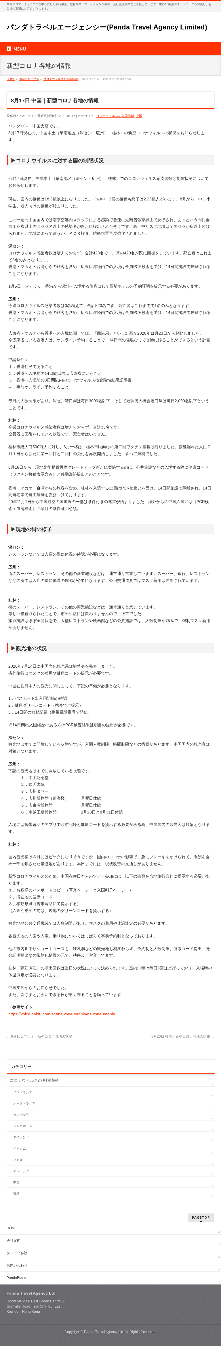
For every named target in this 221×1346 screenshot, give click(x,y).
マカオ (18, 1159)
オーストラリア (24, 1103)
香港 (16, 1193)
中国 (139, 116)
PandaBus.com (19, 1278)
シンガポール (22, 1126)
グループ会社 (17, 1253)
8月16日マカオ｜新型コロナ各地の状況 (39, 1036)
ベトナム (19, 1148)
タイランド (21, 1137)
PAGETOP (201, 1217)
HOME (12, 1228)
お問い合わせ (17, 1265)
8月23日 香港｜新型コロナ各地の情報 (182, 1036)
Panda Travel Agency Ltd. (104, 1332)
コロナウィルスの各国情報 (115, 116)
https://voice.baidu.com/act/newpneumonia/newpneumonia (61, 1014)
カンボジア (21, 1114)
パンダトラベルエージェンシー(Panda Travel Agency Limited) (107, 27)
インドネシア (22, 1092)
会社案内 (13, 1241)
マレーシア (21, 1171)
